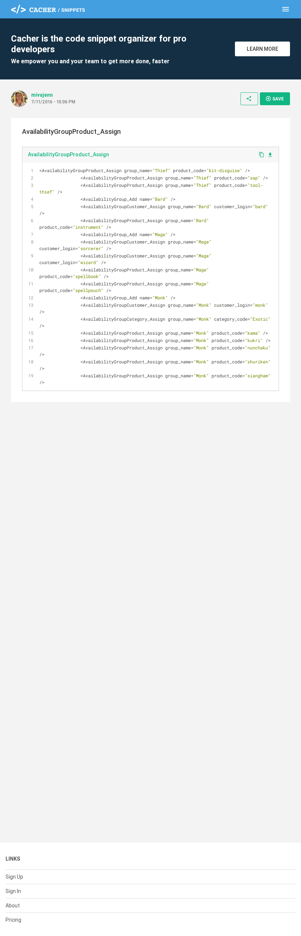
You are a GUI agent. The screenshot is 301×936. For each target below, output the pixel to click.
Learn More (262, 49)
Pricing (13, 920)
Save (274, 99)
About (13, 905)
